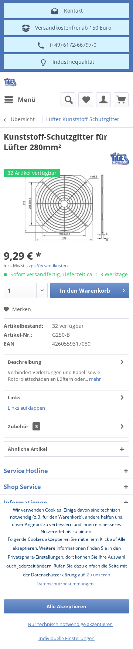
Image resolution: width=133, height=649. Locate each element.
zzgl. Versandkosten (47, 265)
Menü (26, 99)
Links (14, 397)
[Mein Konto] (103, 99)
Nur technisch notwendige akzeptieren (70, 624)
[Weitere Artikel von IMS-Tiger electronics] (119, 158)
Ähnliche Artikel (27, 449)
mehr (94, 379)
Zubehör (23, 426)
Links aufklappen (26, 408)
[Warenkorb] (121, 99)
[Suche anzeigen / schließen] (68, 99)
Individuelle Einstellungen (66, 638)
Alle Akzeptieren (66, 606)
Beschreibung (24, 362)
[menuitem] (19, 99)
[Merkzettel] (85, 99)
